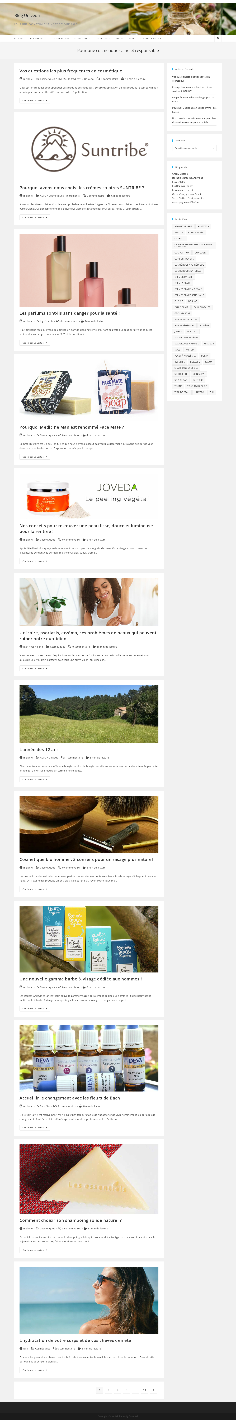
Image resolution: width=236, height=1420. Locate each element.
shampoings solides (186, 367)
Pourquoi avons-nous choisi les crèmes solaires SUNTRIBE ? (82, 187)
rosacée (195, 361)
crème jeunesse (183, 276)
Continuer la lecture (36, 101)
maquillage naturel (186, 343)
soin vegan (180, 380)
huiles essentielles (185, 319)
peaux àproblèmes (185, 355)
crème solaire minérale (188, 289)
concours (201, 252)
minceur (209, 343)
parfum (190, 349)
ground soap (182, 313)
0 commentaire (109, 79)
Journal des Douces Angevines (187, 177)
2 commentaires (67, 1106)
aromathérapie (183, 226)
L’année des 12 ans (39, 749)
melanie (28, 79)
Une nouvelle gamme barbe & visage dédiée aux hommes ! (81, 979)
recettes (179, 361)
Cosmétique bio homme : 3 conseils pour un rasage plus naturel (86, 859)
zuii (212, 392)
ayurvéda (203, 226)
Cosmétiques (47, 79)
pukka (204, 355)
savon (209, 361)
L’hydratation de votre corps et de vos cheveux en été (75, 1340)
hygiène (204, 325)
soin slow (199, 373)
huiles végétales (184, 325)
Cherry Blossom (180, 173)
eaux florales (202, 307)
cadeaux (179, 238)
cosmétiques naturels (187, 270)
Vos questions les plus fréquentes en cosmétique (71, 71)
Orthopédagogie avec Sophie (187, 194)
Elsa (25, 1348)
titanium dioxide (197, 386)
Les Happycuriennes (182, 185)
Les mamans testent (182, 190)
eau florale (181, 307)
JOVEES (178, 331)
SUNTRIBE (198, 380)
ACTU (43, 195)
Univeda (89, 79)
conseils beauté (184, 258)
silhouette (180, 373)
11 (144, 1390)
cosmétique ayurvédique (189, 264)
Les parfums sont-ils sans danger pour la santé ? (70, 313)
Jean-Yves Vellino (33, 646)
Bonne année (196, 232)
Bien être (45, 1106)
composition (181, 252)
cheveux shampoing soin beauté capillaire (193, 245)
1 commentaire (74, 757)
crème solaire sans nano (189, 295)
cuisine (178, 301)
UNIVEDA (199, 392)
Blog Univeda (27, 15)
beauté (178, 232)
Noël (177, 349)
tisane (178, 386)
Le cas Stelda (178, 181)
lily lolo (192, 331)
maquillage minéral (186, 337)
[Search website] (218, 38)
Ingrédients (75, 79)
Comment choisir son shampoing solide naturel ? (71, 1220)
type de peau (181, 392)
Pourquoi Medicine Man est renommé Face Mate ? (72, 427)
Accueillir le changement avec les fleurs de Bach (70, 1098)
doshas (192, 301)
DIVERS (62, 79)
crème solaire (182, 283)
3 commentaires (71, 1228)
